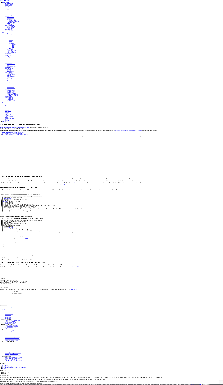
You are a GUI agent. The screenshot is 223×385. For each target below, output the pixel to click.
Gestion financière (10, 71)
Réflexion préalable (8, 5)
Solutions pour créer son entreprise (11, 359)
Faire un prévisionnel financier (10, 333)
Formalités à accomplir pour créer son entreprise (13, 357)
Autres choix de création (11, 52)
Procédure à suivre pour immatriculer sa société (13, 358)
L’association (14, 44)
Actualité (4, 121)
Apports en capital (12, 20)
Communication (8, 67)
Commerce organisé (8, 29)
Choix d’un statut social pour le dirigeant (12, 355)
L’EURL (11, 37)
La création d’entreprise (9, 4)
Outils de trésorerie (10, 23)
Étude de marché (10, 9)
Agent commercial (8, 103)
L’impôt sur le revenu (11, 82)
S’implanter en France (9, 60)
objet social (5, 201)
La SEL (13, 47)
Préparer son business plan (12, 10)
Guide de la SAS (8, 318)
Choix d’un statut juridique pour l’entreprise (13, 353)
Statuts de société (8, 53)
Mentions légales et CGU (7, 366)
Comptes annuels (10, 73)
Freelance (6, 113)
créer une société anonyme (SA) (73, 266)
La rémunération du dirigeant (12, 94)
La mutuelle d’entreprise (11, 93)
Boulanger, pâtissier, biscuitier (10, 106)
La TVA (8, 86)
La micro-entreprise (12, 35)
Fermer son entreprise (9, 101)
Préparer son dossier (10, 17)
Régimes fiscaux (10, 48)
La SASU (11, 39)
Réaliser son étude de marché (10, 313)
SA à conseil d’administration (120, 130)
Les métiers (4, 102)
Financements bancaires (11, 22)
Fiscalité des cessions (11, 100)
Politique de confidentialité (196, 384)
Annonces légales (8, 54)
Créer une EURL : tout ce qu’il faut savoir (12, 339)
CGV (8, 65)
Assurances (7, 59)
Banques (6, 58)
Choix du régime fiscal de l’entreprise (11, 354)
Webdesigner (7, 119)
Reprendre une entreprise (9, 25)
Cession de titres (10, 99)
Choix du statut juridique (11, 50)
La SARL (11, 40)
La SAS (10, 41)
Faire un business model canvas (10, 327)
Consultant (7, 110)
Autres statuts (11, 43)
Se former (6, 31)
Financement (7, 16)
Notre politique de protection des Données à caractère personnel (14, 367)
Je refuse (207, 384)
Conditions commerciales (11, 66)
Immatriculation (7, 56)
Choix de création (8, 33)
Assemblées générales (11, 74)
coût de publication (74, 182)
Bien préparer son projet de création (11, 326)
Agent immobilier (8, 104)
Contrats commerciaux (11, 64)
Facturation (9, 70)
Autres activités (7, 120)
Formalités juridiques (8, 72)
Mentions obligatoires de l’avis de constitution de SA (12, 133)
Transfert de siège (10, 77)
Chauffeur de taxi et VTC (9, 107)
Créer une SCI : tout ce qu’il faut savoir (12, 340)
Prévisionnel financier (11, 11)
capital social (10, 227)
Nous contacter (74, 289)
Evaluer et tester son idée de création (11, 325)
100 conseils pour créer (9, 3)
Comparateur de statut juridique (10, 321)
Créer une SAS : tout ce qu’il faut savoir (12, 338)
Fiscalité (6, 80)
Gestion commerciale (8, 63)
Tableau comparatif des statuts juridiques (12, 352)
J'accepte (203, 384)
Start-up (6, 117)
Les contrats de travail (11, 91)
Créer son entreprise (6, 32)
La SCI (10, 42)
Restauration (7, 115)
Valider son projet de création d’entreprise (12, 328)
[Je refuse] (209, 384)
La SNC (13, 45)
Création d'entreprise (7, 127)
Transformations (10, 78)
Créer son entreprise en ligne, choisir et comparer (14, 360)
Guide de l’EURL (8, 315)
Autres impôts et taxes (11, 88)
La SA (13, 46)
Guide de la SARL (8, 316)
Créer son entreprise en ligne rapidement (63, 184)
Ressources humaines (8, 89)
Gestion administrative (9, 68)
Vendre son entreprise (9, 97)
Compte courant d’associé (14, 21)
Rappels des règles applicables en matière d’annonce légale (13, 132)
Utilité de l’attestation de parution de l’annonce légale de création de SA (15, 134)
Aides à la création (10, 18)
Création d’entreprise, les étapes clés (11, 311)
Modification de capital (11, 76)
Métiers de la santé (8, 114)
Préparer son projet (5, 2)
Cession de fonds (10, 98)
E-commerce (7, 112)
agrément (26, 238)
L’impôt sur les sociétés (11, 83)
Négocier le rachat (10, 27)
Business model (7, 7)
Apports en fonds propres (11, 19)
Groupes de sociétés (8, 96)
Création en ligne (8, 57)
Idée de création (7, 6)
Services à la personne (9, 116)
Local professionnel (10, 51)
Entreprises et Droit (5, 372)
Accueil (1, 127)
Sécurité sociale (10, 49)
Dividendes (9, 75)
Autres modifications (11, 79)
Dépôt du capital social (9, 55)
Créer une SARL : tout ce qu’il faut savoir (12, 337)
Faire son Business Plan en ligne (13, 13)
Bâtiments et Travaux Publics (10, 105)
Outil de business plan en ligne (10, 322)
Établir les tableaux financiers (10, 332)
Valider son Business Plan (11, 12)
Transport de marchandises (9, 118)
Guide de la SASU (8, 317)
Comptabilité (9, 69)
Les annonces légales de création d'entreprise (20, 127)
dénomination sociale (7, 198)
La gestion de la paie (11, 92)
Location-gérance (10, 28)
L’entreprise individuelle (13, 36)
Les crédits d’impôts (10, 84)
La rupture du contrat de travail (12, 95)
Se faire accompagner (9, 30)
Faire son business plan (9, 314)
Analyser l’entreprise (11, 26)
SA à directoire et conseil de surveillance (134, 130)
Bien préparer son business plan (10, 331)
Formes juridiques (10, 34)
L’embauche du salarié (11, 90)
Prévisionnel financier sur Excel (10, 323)
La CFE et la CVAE (10, 87)
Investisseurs (9, 24)
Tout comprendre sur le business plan (11, 330)
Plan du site (4, 368)
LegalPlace (4, 373)
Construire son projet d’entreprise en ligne (12, 320)
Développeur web (8, 111)
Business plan (7, 8)
